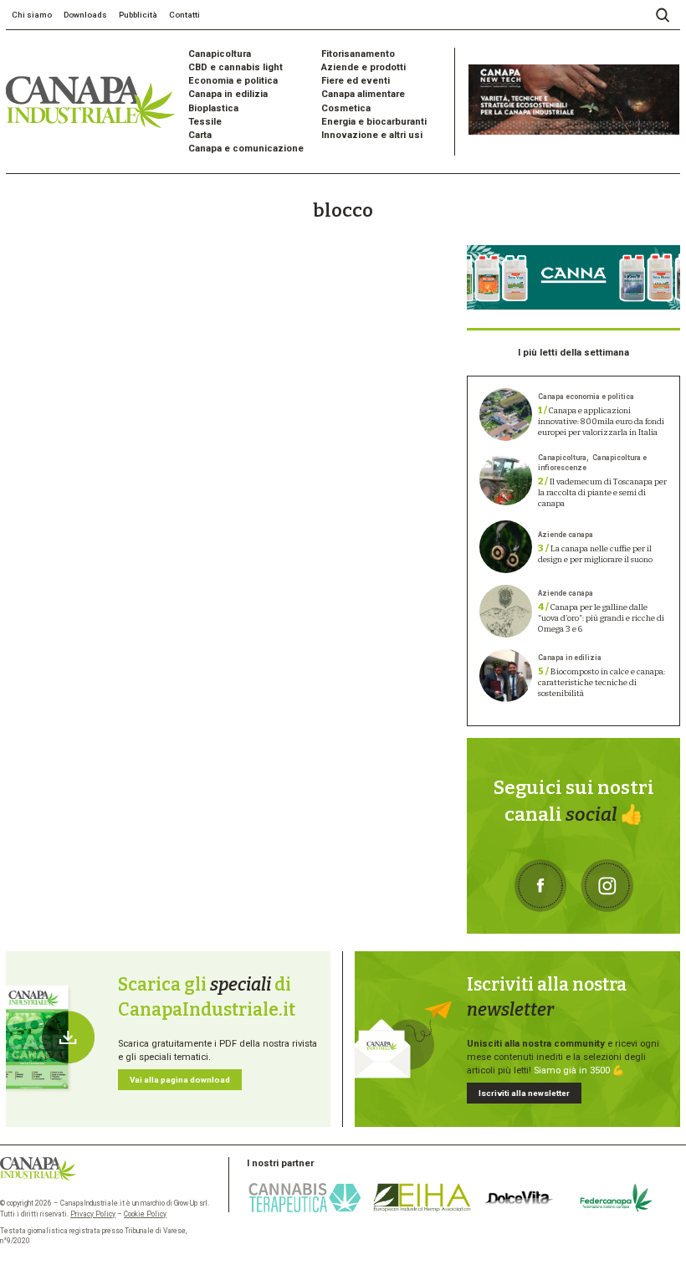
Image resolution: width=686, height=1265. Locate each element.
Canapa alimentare (363, 94)
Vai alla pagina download (180, 1079)
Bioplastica (213, 108)
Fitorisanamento (358, 54)
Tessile (205, 121)
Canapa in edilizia (228, 94)
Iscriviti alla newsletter (524, 1093)
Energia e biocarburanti (374, 121)
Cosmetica (346, 108)
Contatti (184, 14)
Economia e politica (233, 80)
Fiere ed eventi (355, 80)
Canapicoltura (219, 54)
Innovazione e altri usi (371, 135)
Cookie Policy (145, 1214)
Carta (200, 135)
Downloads (85, 14)
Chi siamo (32, 14)
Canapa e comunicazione (246, 148)
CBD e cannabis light (235, 67)
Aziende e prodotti (363, 67)
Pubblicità (138, 14)
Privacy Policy (92, 1214)
